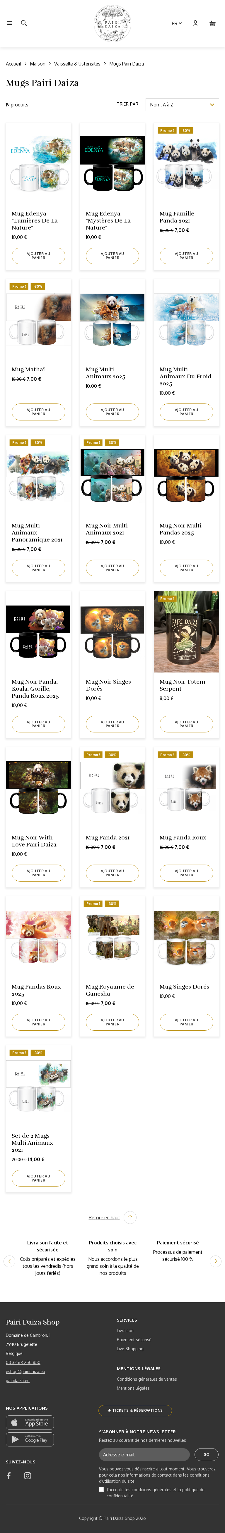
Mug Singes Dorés (184, 986)
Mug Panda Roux (183, 837)
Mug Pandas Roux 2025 (36, 990)
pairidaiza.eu (18, 1380)
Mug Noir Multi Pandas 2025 (181, 529)
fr (175, 23)
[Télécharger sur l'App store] (30, 1422)
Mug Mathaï (28, 369)
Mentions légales (133, 1388)
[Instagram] (27, 1475)
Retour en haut (104, 1217)
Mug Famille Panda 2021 (177, 217)
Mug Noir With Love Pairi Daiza (34, 841)
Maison (37, 64)
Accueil (13, 64)
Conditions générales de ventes (147, 1379)
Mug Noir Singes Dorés (108, 685)
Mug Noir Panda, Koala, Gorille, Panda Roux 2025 (35, 688)
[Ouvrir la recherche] (24, 23)
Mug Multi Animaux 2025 (105, 373)
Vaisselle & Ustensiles (77, 64)
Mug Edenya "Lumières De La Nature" (35, 220)
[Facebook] (8, 1475)
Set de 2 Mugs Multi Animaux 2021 (32, 1142)
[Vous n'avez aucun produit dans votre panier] (212, 23)
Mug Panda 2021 (108, 837)
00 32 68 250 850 (23, 1362)
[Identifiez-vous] (195, 23)
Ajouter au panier (38, 255)
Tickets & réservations (137, 1410)
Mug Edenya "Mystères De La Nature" (108, 220)
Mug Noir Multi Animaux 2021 (107, 529)
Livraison (125, 1330)
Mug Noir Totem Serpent (182, 685)
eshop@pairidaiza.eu (25, 1371)
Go (206, 1454)
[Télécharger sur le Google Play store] (30, 1439)
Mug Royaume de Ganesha (110, 990)
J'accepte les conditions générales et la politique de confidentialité (155, 1492)
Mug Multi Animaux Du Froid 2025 (186, 376)
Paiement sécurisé (134, 1339)
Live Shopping (130, 1348)
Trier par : (129, 103)
